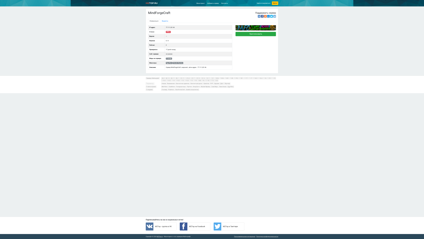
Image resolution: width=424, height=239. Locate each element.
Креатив (206, 83)
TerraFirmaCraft (180, 89)
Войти (275, 3)
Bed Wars (164, 86)
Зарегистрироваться (263, 3)
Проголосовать (255, 34)
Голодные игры (181, 86)
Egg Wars (230, 86)
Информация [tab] (154, 21)
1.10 (195, 80)
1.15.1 (269, 78)
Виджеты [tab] (165, 21)
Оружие (216, 83)
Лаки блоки (222, 86)
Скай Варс (214, 86)
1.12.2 (187, 80)
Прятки (189, 86)
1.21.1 (208, 78)
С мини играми (151, 86)
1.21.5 (198, 78)
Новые (164, 83)
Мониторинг (200, 3)
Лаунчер (227, 83)
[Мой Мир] (268, 16)
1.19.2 (236, 78)
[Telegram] (274, 16)
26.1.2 (167, 78)
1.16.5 (255, 78)
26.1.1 (173, 78)
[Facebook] (262, 16)
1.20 (231, 78)
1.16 (265, 78)
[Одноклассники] (265, 16)
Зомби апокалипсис (192, 89)
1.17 (251, 78)
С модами (149, 89)
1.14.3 (169, 80)
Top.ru (152, 3)
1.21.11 (182, 78)
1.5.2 (216, 80)
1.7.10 (207, 80)
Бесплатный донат (196, 83)
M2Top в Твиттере (230, 226)
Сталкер (164, 89)
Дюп (221, 83)
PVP (211, 83)
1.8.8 (199, 80)
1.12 (191, 80)
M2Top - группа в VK (163, 226)
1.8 (203, 80)
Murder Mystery (205, 86)
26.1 (177, 78)
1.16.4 (260, 78)
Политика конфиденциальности (267, 236)
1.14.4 (164, 80)
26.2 (163, 78)
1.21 (212, 78)
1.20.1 (227, 78)
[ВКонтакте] (259, 16)
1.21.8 (187, 78)
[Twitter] (271, 16)
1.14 (173, 80)
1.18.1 (241, 78)
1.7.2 (212, 80)
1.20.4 (222, 78)
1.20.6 (217, 78)
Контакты (224, 3)
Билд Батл (196, 86)
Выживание (171, 83)
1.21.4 (203, 78)
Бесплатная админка (182, 83)
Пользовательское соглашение (244, 236)
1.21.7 (193, 78)
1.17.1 (246, 78)
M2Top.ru (160, 236)
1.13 (182, 80)
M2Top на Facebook (197, 226)
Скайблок (172, 86)
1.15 (274, 78)
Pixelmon (171, 89)
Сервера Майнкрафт (152, 78)
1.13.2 (178, 80)
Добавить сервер (213, 3)
